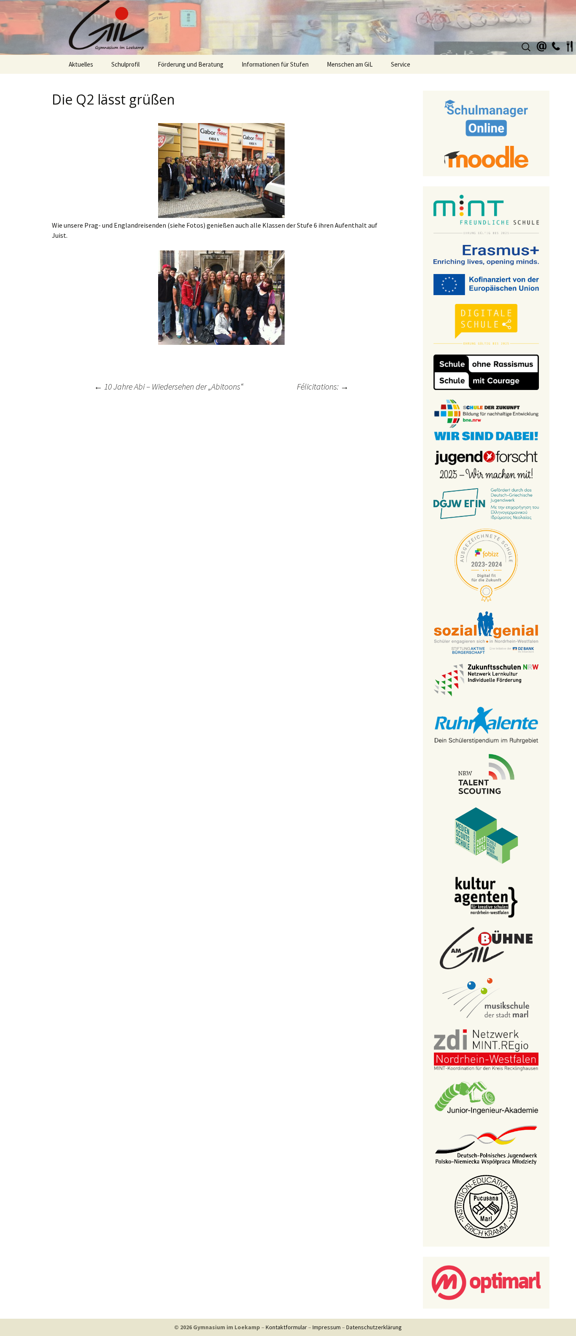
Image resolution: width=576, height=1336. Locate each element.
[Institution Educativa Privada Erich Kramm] (486, 1206)
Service (400, 64)
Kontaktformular (286, 1327)
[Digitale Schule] (486, 324)
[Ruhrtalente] (486, 724)
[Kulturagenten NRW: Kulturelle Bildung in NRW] (486, 896)
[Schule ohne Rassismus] (486, 371)
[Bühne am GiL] (486, 947)
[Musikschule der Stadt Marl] (486, 998)
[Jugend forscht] (486, 464)
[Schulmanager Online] (486, 117)
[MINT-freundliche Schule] (486, 214)
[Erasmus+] (486, 254)
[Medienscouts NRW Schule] (486, 835)
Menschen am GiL (350, 64)
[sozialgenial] (486, 632)
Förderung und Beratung (190, 64)
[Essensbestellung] (569, 45)
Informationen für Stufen (275, 64)
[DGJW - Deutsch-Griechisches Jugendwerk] (486, 503)
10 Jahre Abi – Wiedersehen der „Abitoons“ (168, 386)
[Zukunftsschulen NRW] (486, 679)
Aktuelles (81, 64)
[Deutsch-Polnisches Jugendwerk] (486, 1144)
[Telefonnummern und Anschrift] (555, 45)
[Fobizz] (486, 564)
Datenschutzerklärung (374, 1327)
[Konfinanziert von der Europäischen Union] (486, 284)
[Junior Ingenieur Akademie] (486, 1097)
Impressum (326, 1327)
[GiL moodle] (486, 156)
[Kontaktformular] (542, 45)
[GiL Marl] (288, 27)
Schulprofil (125, 64)
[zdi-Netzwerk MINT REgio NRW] (486, 1049)
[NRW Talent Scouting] (486, 773)
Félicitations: (323, 386)
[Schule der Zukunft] (486, 419)
